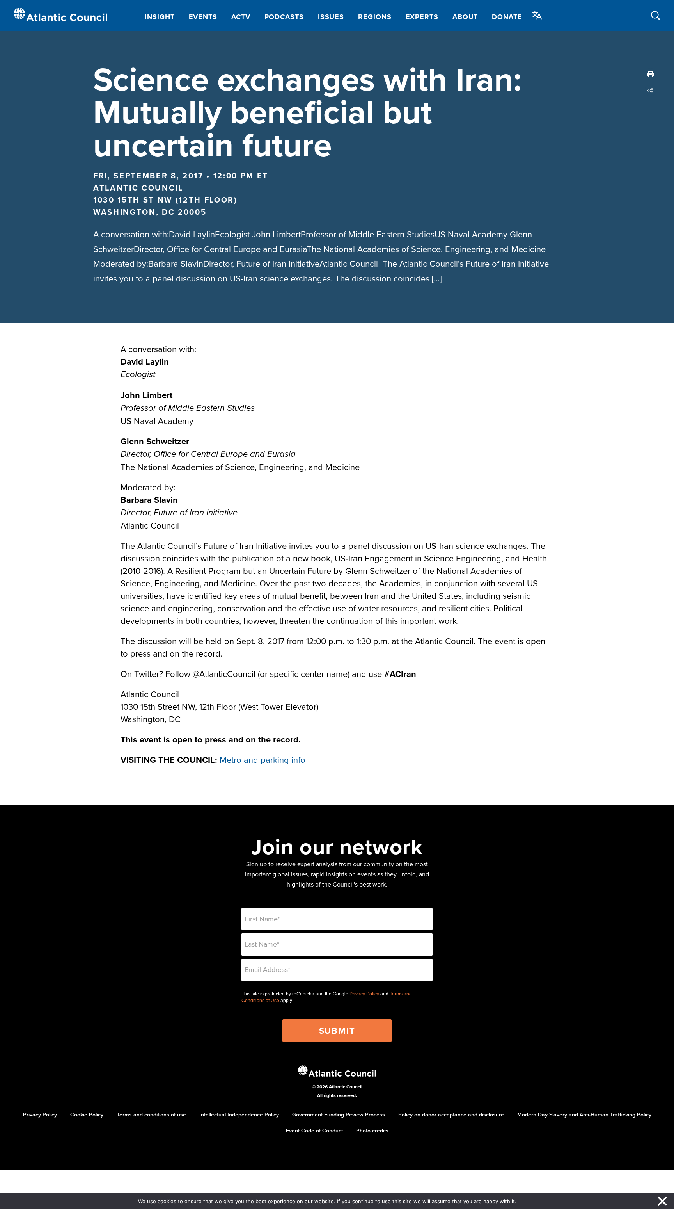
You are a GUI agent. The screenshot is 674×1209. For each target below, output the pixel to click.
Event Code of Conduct (314, 1130)
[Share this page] (650, 90)
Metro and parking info (262, 759)
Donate (507, 17)
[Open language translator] (537, 15)
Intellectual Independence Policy (239, 1114)
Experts (422, 17)
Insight (159, 17)
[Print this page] (650, 74)
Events (203, 17)
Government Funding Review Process (338, 1114)
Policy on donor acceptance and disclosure (451, 1114)
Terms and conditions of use (151, 1114)
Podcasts (284, 17)
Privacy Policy (364, 994)
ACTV (240, 17)
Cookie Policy (86, 1114)
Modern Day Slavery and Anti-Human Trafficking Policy (584, 1114)
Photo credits (372, 1130)
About (465, 17)
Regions (374, 17)
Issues (331, 17)
